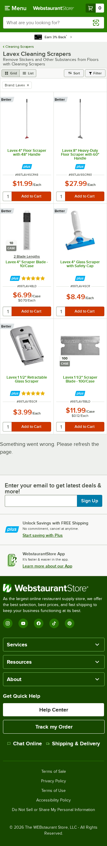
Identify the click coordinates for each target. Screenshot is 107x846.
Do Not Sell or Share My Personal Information (53, 810)
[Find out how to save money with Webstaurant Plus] (27, 166)
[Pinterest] (69, 623)
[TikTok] (54, 623)
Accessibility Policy (53, 800)
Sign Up (89, 501)
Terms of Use (53, 791)
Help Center (53, 710)
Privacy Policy (53, 781)
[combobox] (53, 23)
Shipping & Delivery (76, 743)
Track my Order (54, 727)
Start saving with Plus (43, 535)
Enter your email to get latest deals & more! (53, 488)
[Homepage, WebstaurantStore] (53, 8)
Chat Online (27, 743)
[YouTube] (23, 623)
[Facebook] (38, 623)
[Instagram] (7, 623)
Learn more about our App (47, 566)
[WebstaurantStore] (53, 588)
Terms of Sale (53, 771)
